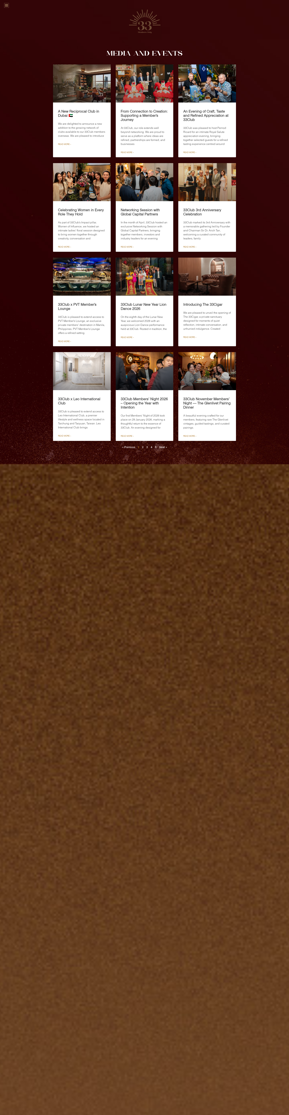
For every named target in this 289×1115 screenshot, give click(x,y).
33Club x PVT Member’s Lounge (77, 306)
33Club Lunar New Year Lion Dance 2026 (143, 306)
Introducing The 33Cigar (202, 304)
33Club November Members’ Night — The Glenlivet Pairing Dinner (207, 403)
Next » (163, 447)
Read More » (64, 144)
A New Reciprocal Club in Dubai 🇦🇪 (78, 113)
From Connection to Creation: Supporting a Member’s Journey (144, 115)
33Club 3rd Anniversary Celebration (202, 212)
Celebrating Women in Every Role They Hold (81, 212)
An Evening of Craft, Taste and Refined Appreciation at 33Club (205, 115)
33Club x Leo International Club (79, 401)
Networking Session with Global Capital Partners (140, 212)
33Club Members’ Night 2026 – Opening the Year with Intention (144, 403)
